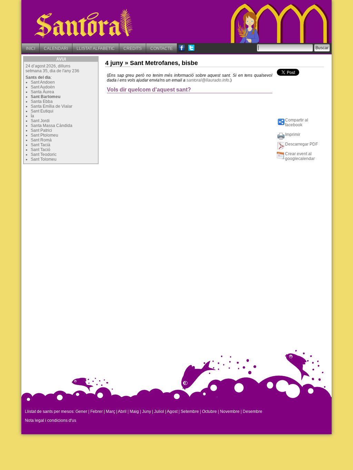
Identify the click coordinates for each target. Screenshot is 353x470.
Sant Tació (40, 149)
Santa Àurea (42, 91)
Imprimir (292, 134)
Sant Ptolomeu (44, 135)
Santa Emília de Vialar (51, 106)
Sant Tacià (40, 144)
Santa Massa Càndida (51, 125)
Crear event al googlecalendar (300, 156)
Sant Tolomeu (44, 159)
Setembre (190, 411)
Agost (172, 411)
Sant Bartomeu (45, 96)
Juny (146, 411)
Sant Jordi (40, 120)
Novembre (230, 411)
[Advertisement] (75, 209)
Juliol (159, 411)
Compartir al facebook (296, 122)
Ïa (32, 116)
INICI (30, 48)
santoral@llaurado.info (207, 80)
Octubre (209, 411)
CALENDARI (56, 48)
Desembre (252, 411)
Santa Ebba (42, 101)
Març (110, 411)
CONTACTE (161, 48)
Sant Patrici (41, 130)
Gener (81, 411)
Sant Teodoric (44, 154)
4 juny (114, 63)
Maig (134, 411)
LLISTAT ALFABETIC (96, 48)
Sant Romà (41, 140)
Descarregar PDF (301, 144)
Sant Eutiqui (42, 111)
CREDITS (132, 48)
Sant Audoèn (43, 87)
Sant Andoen (43, 82)
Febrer (96, 411)
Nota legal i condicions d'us (50, 420)
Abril (122, 411)
